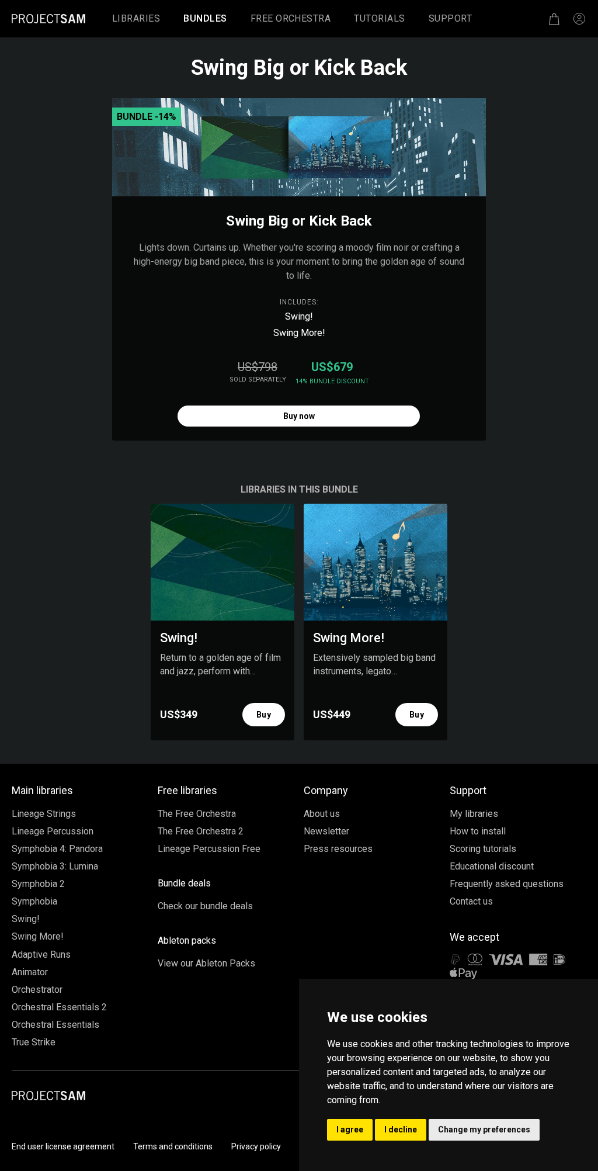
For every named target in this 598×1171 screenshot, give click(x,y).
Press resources (338, 848)
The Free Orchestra (197, 813)
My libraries (474, 813)
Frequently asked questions (507, 883)
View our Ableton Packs (206, 963)
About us (322, 813)
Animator (30, 972)
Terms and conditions (173, 1146)
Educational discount (492, 866)
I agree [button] (349, 1129)
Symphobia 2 (38, 883)
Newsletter (326, 831)
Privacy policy (256, 1146)
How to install (478, 831)
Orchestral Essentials (55, 1024)
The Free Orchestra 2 (201, 831)
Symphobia (34, 901)
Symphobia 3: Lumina (55, 866)
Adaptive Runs (41, 954)
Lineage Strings (44, 813)
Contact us (471, 901)
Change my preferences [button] (484, 1129)
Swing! (299, 316)
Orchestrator (37, 989)
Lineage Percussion (52, 831)
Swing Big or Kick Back (299, 221)
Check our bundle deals (205, 906)
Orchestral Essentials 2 (59, 1007)
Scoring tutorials (483, 848)
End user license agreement (63, 1146)
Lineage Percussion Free (209, 848)
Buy (263, 714)
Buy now (299, 416)
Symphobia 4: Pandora (57, 848)
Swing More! (299, 332)
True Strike (33, 1042)
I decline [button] (400, 1129)
